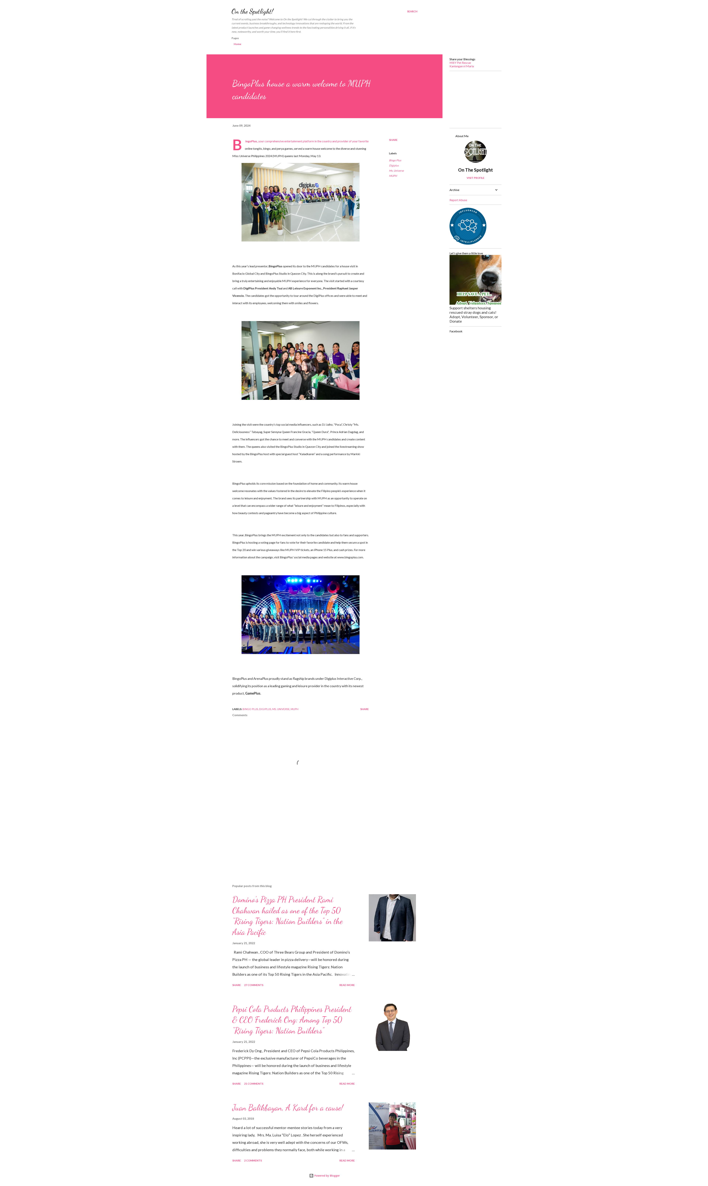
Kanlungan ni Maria (462, 66)
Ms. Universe (396, 170)
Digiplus (394, 165)
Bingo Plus (395, 160)
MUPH (393, 175)
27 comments (253, 985)
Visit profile (475, 177)
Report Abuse (458, 200)
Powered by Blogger (327, 1175)
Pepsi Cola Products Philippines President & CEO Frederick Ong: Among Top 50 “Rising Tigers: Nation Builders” (291, 1019)
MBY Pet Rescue (460, 62)
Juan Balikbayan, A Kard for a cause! (287, 1107)
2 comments (253, 1160)
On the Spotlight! (252, 11)
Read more (347, 985)
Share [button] (393, 139)
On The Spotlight (475, 170)
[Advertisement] (294, 838)
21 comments (253, 1083)
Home (237, 44)
